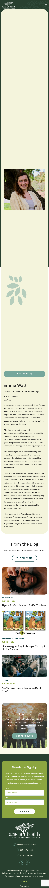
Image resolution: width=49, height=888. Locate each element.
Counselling (7, 680)
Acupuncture (7, 598)
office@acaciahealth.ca (26, 844)
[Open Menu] (46, 5)
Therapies (24, 886)
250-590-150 (26, 855)
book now (22, 374)
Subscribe (24, 811)
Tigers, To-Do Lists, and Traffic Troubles (24, 605)
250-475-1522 (26, 850)
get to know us (24, 736)
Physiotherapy (18, 638)
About (24, 881)
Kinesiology (6, 638)
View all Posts (24, 558)
